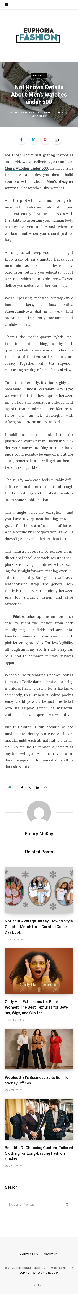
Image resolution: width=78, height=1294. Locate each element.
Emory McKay (24, 112)
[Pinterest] (45, 139)
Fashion (39, 75)
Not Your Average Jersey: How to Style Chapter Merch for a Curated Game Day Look (39, 927)
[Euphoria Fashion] (39, 36)
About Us (50, 1254)
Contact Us (29, 1254)
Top (40, 1284)
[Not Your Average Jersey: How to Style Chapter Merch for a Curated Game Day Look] (39, 890)
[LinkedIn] (37, 787)
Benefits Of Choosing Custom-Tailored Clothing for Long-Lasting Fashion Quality (39, 1153)
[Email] (56, 139)
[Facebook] (21, 139)
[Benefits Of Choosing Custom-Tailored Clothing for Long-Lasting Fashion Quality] (39, 1119)
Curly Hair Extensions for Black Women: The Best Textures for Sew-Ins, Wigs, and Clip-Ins (36, 1007)
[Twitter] (33, 139)
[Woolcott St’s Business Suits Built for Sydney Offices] (39, 1049)
